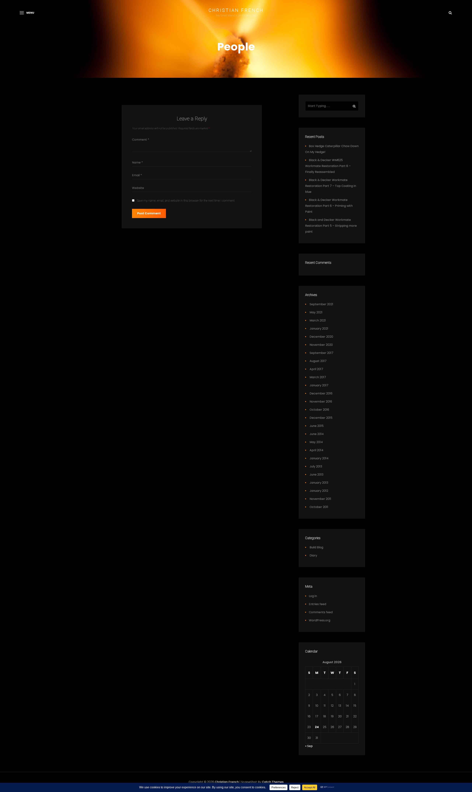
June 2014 (317, 434)
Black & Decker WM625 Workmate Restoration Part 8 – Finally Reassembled (328, 166)
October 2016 (319, 410)
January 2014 (319, 458)
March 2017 (318, 377)
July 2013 (316, 466)
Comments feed (321, 612)
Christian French (236, 10)
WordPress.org (319, 620)
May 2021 (316, 312)
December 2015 (321, 418)
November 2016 (321, 401)
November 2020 (321, 345)
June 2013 (316, 474)
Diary (313, 555)
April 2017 (316, 369)
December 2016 (321, 393)
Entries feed (317, 604)
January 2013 (319, 483)
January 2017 (319, 385)
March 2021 (318, 320)
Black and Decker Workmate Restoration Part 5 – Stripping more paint (331, 226)
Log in (313, 596)
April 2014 (316, 450)
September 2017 (321, 353)
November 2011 (320, 499)
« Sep (309, 746)
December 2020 (321, 337)
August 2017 (318, 361)
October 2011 (319, 507)
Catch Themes (273, 782)
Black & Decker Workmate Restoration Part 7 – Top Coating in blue (330, 186)
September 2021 (321, 304)
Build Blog (316, 547)
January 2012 (319, 491)
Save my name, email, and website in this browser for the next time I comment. (186, 200)
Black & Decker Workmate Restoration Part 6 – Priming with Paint (329, 206)
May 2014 (316, 442)
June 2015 (317, 426)
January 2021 (319, 328)
